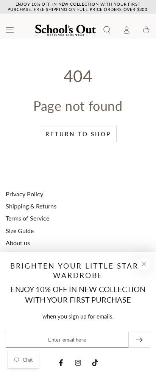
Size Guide (20, 230)
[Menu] (10, 30)
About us (18, 242)
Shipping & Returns (31, 206)
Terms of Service (27, 218)
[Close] (144, 264)
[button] (107, 30)
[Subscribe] (139, 340)
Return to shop (78, 134)
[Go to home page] (65, 30)
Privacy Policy (24, 193)
